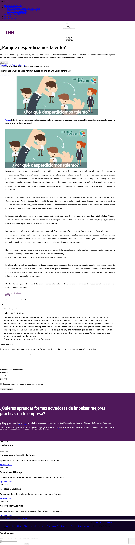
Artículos (69, 37)
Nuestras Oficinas (12, 519)
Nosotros (8, 17)
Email (3, 376)
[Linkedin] (6, 295)
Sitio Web (3, 379)
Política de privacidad (80, 526)
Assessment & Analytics (17, 13)
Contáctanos (22, 425)
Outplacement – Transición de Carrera (23, 9)
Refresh (15, 65)
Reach (9, 65)
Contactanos (10, 18)
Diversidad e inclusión (33, 526)
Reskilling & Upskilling (17, 12)
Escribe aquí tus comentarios (11, 370)
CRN (25, 519)
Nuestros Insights (12, 15)
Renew (22, 65)
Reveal (3, 65)
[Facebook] (9, 295)
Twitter (98, 523)
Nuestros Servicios (13, 6)
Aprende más (6, 465)
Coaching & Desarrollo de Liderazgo (23, 10)
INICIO (69, 26)
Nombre (4, 373)
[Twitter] (8, 295)
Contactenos (5, 75)
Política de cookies (13, 526)
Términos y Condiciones (57, 526)
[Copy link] (10, 295)
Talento (8, 120)
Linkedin (109, 523)
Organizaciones (11, 7)
